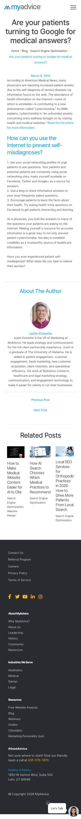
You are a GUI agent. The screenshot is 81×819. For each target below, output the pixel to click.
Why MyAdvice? (19, 621)
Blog (11, 713)
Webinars (14, 719)
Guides (12, 724)
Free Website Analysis (23, 707)
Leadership (15, 632)
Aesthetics (15, 670)
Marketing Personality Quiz (26, 736)
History (13, 638)
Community (16, 644)
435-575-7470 (38, 760)
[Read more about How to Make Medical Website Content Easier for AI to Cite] (16, 452)
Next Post (40, 410)
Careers (13, 566)
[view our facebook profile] (9, 597)
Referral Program (19, 559)
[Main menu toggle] (73, 7)
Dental (12, 681)
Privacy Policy (17, 573)
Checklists (15, 730)
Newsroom (15, 650)
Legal (12, 687)
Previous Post (40, 399)
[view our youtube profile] (25, 597)
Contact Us (15, 552)
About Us (14, 627)
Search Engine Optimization (15, 502)
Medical (13, 676)
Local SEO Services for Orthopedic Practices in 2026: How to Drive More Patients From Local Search (65, 485)
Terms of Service (19, 580)
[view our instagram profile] (40, 597)
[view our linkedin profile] (32, 597)
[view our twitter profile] (17, 597)
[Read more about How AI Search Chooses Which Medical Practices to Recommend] (40, 452)
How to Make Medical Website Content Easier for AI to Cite (14, 477)
